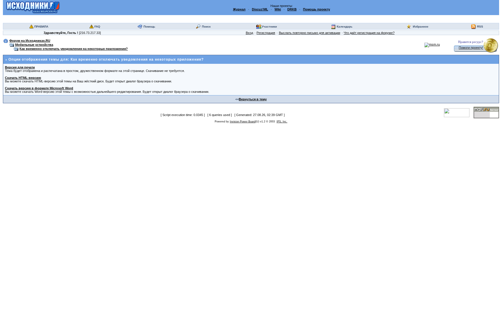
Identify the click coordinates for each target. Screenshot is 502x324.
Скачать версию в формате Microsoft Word (39, 88)
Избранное (421, 26)
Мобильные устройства (34, 44)
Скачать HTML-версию (23, 77)
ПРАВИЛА (41, 26)
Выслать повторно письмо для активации (309, 33)
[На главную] (33, 7)
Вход (249, 33)
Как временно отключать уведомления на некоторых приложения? (73, 48)
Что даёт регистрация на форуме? (369, 33)
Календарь (344, 26)
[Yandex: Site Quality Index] (459, 112)
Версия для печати (20, 67)
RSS (480, 26)
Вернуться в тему (253, 99)
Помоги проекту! (471, 47)
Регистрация (266, 33)
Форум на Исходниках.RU (29, 40)
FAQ (97, 26)
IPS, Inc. (282, 121)
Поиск (206, 26)
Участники (269, 26)
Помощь (149, 26)
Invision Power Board (242, 121)
